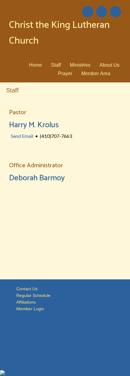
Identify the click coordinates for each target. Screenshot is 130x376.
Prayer (65, 73)
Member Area (95, 73)
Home (35, 65)
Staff (56, 65)
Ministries (80, 65)
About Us (109, 65)
